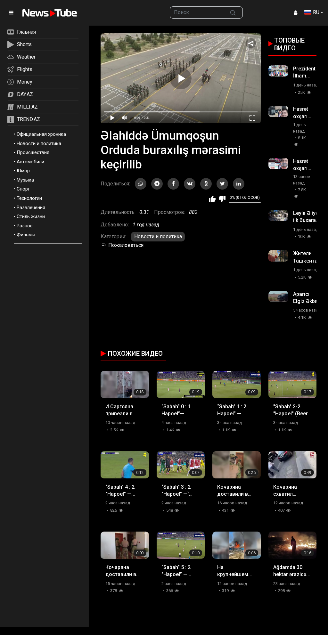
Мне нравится (212, 199)
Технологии (29, 198)
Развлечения (31, 207)
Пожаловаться (125, 245)
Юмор (23, 171)
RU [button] (316, 12)
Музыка (25, 180)
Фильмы (26, 235)
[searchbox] (196, 12)
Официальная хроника (41, 134)
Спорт (23, 189)
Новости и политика (39, 143)
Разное (25, 226)
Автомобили (30, 162)
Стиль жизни (31, 216)
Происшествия (33, 152)
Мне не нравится (222, 199)
